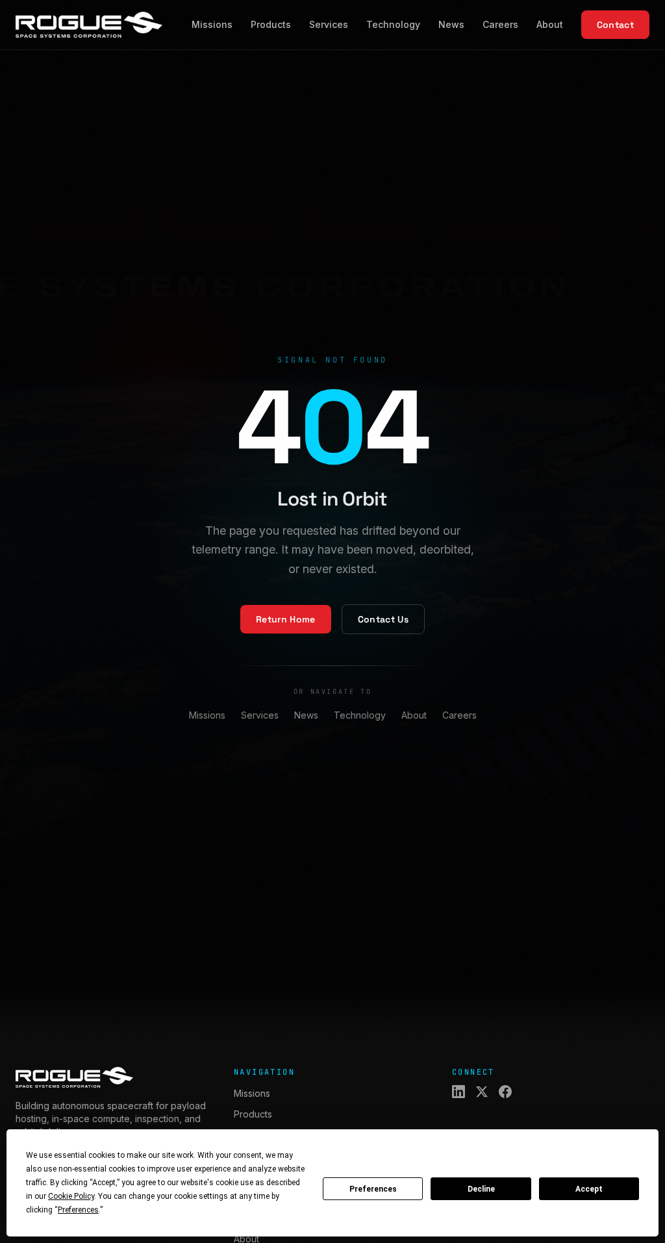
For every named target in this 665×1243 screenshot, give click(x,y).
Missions (212, 24)
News (451, 24)
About (549, 24)
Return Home (286, 619)
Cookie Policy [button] (71, 1196)
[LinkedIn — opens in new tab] (458, 1091)
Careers (500, 24)
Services (328, 24)
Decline (481, 1189)
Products (271, 24)
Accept (589, 1189)
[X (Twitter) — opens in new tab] (481, 1091)
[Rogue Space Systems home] (89, 25)
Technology (393, 24)
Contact (615, 25)
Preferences (373, 1189)
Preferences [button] (78, 1209)
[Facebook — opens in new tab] (505, 1091)
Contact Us (383, 619)
